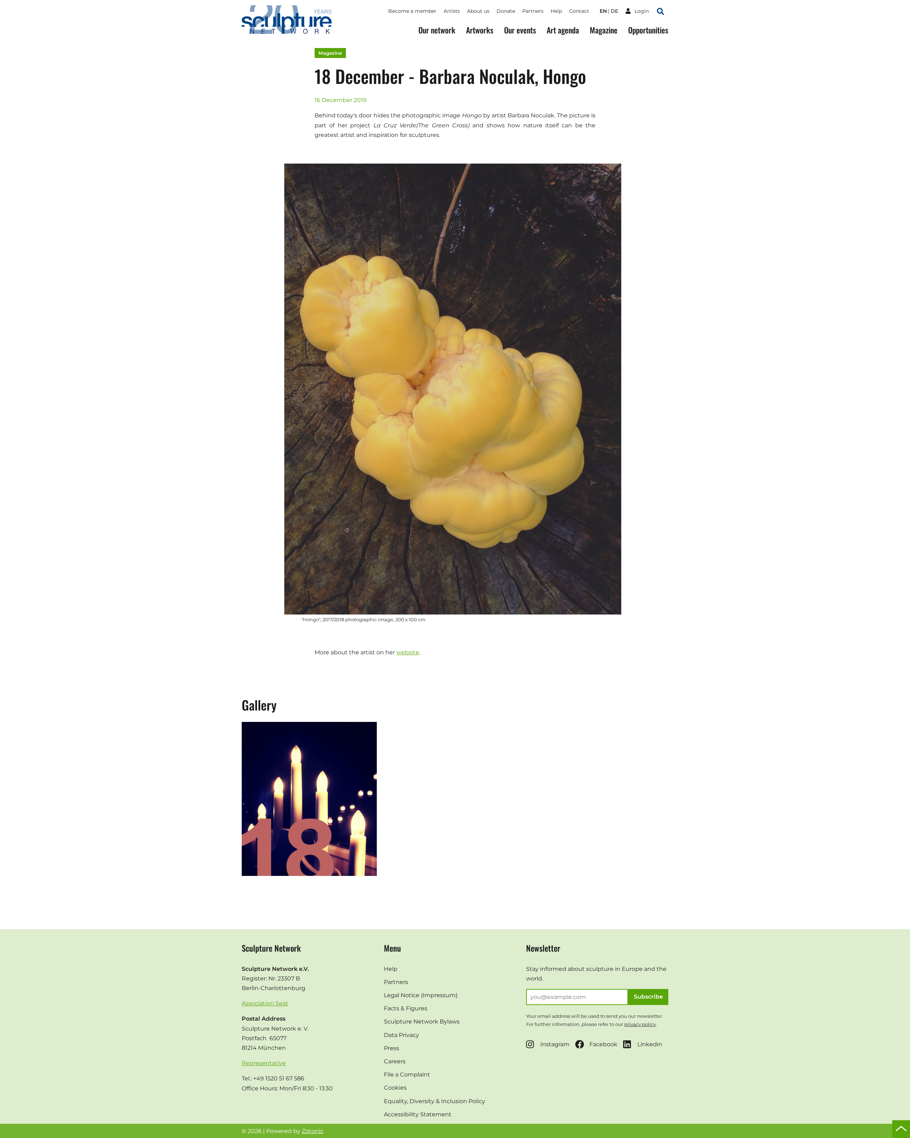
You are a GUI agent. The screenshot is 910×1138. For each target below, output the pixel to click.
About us (478, 11)
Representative (264, 1063)
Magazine (603, 30)
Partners (533, 11)
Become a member (412, 11)
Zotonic (312, 1131)
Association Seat (265, 1003)
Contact (579, 11)
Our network (436, 30)
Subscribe (648, 996)
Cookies (395, 1087)
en (603, 11)
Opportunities (648, 30)
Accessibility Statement (417, 1114)
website (407, 652)
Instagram (554, 1044)
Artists (452, 11)
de (614, 11)
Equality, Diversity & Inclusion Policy (434, 1101)
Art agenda (563, 30)
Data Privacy (401, 1035)
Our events (520, 30)
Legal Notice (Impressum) (420, 995)
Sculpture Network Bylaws (422, 1021)
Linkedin (649, 1044)
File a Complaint (407, 1074)
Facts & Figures (405, 1008)
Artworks (479, 30)
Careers (395, 1061)
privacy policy (640, 1024)
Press (391, 1048)
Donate (506, 11)
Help (556, 11)
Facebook (603, 1044)
